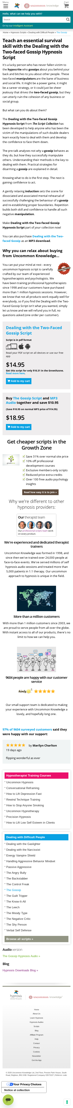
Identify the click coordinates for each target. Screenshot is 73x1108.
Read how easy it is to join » (40, 492)
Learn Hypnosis (36, 1018)
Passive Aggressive (18, 867)
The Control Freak (17, 884)
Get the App (36, 1060)
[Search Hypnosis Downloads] (68, 19)
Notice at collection (17, 1090)
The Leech (13, 907)
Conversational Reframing (22, 788)
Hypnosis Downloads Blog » (20, 970)
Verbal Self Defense (18, 930)
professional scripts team (35, 530)
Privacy (36, 1048)
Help (36, 1039)
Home (36, 1010)
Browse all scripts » (19, 939)
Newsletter (36, 1056)
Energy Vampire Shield (20, 855)
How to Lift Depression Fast (24, 793)
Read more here (15, 373)
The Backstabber (17, 878)
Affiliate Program (36, 1035)
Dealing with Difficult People (25, 837)
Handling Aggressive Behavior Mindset (30, 861)
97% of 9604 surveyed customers (27, 729)
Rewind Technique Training (23, 799)
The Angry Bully (16, 872)
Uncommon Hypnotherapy (22, 811)
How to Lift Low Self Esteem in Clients (30, 822)
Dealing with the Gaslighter (23, 844)
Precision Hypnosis (18, 817)
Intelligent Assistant (23, 25)
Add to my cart (20, 381)
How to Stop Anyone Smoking (25, 805)
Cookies (36, 1052)
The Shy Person (16, 924)
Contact (36, 1043)
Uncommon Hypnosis (19, 782)
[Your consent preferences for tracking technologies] (67, 1102)
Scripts (36, 1026)
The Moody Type (16, 913)
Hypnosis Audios (36, 1022)
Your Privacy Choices (27, 1084)
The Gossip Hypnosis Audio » (21, 956)
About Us (36, 1014)
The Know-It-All (16, 901)
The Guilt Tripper (17, 895)
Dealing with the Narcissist (23, 849)
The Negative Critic (18, 918)
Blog (36, 1031)
